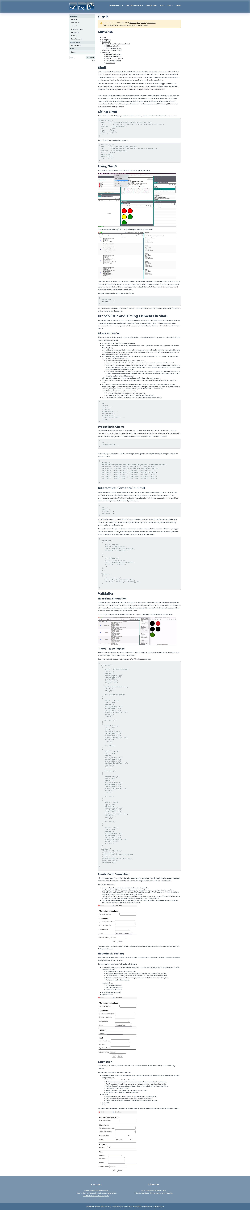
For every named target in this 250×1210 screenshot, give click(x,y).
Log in (73, 52)
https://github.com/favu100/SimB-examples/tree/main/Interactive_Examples (139, 89)
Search (92, 57)
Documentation (134, 5)
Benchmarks (75, 32)
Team (178, 5)
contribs (143, 23)
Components (115, 5)
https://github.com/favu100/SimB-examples (129, 77)
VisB (135, 605)
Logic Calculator (76, 39)
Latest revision (124, 25)
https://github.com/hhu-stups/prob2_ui (117, 74)
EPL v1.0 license (155, 1193)
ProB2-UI (101, 74)
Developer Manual (77, 29)
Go (87, 57)
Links (170, 5)
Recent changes (76, 45)
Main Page (74, 19)
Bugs (162, 5)
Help (93, 60)
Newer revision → (139, 25)
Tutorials (74, 26)
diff (105, 25)
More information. (167, 1193)
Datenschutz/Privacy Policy (100, 1196)
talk (138, 23)
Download (151, 5)
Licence (73, 36)
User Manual (75, 22)
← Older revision (112, 25)
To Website (87, 1196)
